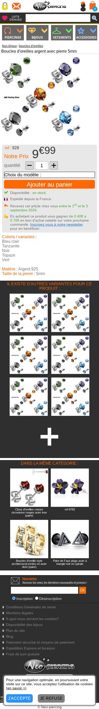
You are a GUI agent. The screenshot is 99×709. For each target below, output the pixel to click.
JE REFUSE (51, 698)
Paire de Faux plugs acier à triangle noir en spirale (70, 562)
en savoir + (16, 688)
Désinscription (50, 599)
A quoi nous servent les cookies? (32, 619)
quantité (12, 165)
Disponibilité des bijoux (24, 625)
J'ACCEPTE (19, 698)
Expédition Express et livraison (30, 648)
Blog (9, 636)
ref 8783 (70, 509)
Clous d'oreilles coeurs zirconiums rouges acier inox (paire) (29, 512)
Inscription (24, 599)
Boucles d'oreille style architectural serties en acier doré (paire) (29, 563)
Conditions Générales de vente (31, 607)
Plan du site (15, 631)
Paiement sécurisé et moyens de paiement (40, 642)
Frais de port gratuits (23, 654)
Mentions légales (19, 613)
